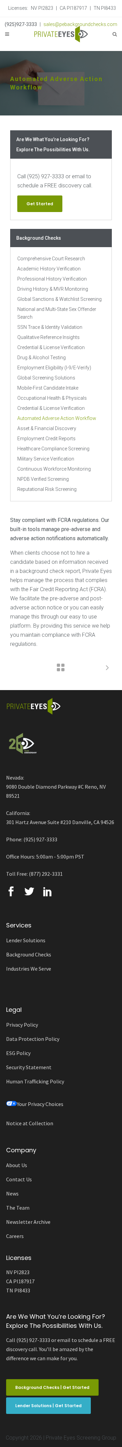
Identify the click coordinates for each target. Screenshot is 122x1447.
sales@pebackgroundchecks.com (80, 24)
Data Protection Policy (32, 1038)
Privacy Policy (22, 1024)
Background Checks (28, 954)
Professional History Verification (52, 279)
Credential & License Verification (51, 347)
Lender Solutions (25, 940)
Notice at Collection (29, 1123)
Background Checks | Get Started (52, 1387)
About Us (16, 1165)
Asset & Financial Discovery (46, 428)
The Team (17, 1207)
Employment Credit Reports (46, 438)
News (12, 1193)
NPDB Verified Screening (43, 479)
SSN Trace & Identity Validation (49, 327)
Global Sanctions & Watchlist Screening (59, 299)
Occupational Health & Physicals (52, 398)
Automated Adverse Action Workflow (56, 418)
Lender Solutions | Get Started (48, 1406)
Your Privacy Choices (40, 1104)
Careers (15, 1236)
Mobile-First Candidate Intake (47, 388)
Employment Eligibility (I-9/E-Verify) (54, 367)
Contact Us (19, 1179)
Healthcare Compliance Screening (53, 448)
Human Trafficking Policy (35, 1081)
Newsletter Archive (28, 1221)
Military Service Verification (45, 459)
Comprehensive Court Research (51, 258)
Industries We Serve (28, 968)
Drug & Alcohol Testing (41, 357)
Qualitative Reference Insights (48, 337)
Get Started (39, 204)
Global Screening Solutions (46, 377)
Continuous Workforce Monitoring (54, 469)
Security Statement (29, 1067)
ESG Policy (18, 1053)
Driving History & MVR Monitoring (52, 289)
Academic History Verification (49, 268)
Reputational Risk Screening (47, 489)
